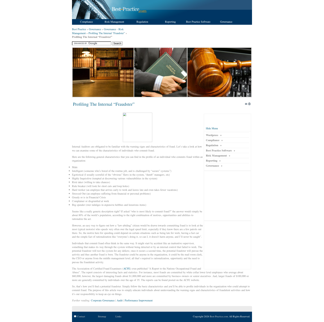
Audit (120, 300)
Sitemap (102, 316)
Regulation (212, 145)
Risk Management (216, 155)
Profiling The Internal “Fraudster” (106, 33)
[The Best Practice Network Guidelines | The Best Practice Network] (110, 18)
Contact (81, 316)
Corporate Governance (103, 300)
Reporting (211, 160)
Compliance (212, 140)
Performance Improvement (139, 300)
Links (118, 316)
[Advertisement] (227, 195)
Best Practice (79, 29)
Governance (95, 29)
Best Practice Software (219, 150)
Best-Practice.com (219, 316)
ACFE (126, 268)
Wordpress (212, 135)
